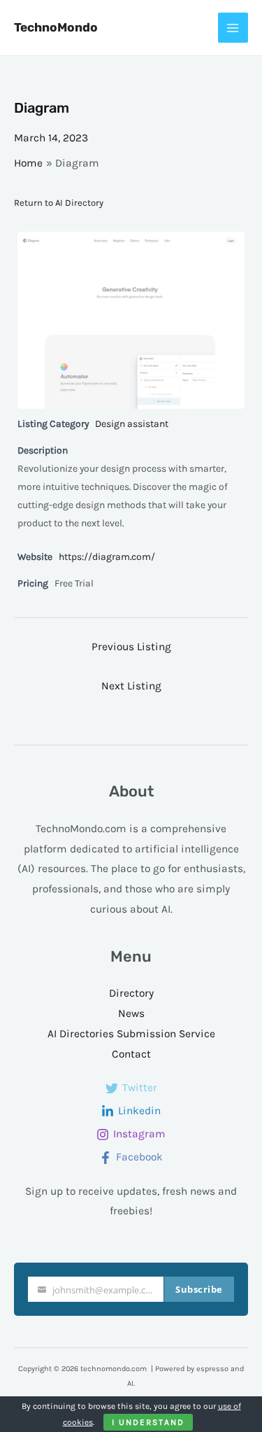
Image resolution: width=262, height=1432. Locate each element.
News (131, 1013)
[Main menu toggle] (233, 28)
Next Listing (131, 686)
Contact (131, 1054)
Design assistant (131, 424)
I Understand (148, 1422)
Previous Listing (131, 646)
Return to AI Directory (58, 202)
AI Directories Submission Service (131, 1033)
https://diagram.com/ (107, 557)
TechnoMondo (56, 27)
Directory (131, 993)
